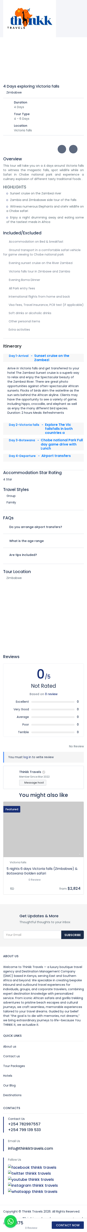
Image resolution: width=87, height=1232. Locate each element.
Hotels (7, 1076)
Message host (34, 783)
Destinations (12, 1095)
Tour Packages (14, 1066)
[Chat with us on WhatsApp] (10, 1221)
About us (9, 1046)
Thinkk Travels (30, 772)
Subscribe (72, 935)
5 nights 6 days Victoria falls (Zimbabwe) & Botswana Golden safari (42, 871)
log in (27, 757)
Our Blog (9, 1085)
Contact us (11, 1056)
